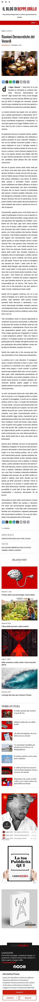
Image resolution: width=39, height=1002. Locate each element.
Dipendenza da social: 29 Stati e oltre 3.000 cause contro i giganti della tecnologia (25, 781)
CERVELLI (9, 31)
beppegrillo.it (6, 45)
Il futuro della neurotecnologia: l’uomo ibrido (18, 595)
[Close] (37, 971)
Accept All (19, 992)
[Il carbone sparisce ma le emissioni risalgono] (7, 759)
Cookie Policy (30, 987)
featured (6, 528)
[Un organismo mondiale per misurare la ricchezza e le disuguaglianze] (7, 748)
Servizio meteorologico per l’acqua (16, 539)
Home (3, 31)
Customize (10, 998)
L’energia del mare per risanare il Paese (16, 695)
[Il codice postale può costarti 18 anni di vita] (7, 714)
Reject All (28, 998)
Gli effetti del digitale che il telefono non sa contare (25, 734)
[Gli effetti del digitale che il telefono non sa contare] (7, 736)
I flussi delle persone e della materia (15, 626)
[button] (3, 2)
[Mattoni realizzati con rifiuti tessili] (7, 725)
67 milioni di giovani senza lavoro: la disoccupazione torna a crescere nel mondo (25, 769)
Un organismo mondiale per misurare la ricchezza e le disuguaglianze (24, 747)
